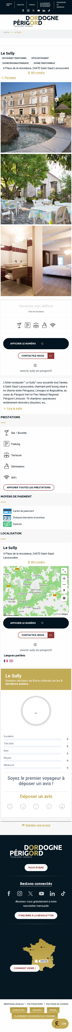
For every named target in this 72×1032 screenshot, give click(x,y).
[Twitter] (33, 11)
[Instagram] (28, 11)
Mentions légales (14, 1004)
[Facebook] (23, 11)
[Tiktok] (49, 11)
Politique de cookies (57, 1004)
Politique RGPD (35, 1004)
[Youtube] (38, 11)
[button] (36, 117)
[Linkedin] (43, 11)
